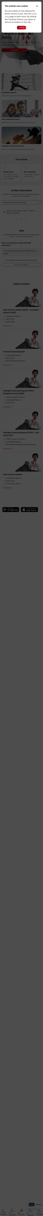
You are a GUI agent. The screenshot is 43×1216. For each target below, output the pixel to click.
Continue (21, 28)
